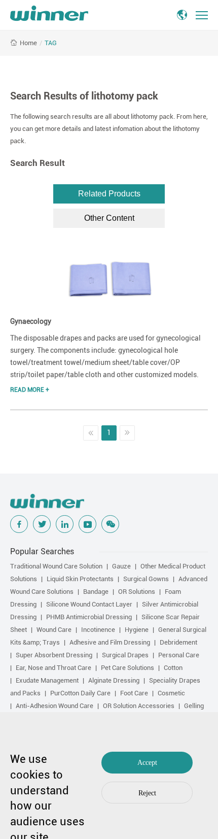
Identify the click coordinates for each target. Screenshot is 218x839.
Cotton (173, 668)
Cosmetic (171, 693)
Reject (147, 793)
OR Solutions (136, 591)
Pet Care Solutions (127, 668)
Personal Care (178, 655)
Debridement (178, 642)
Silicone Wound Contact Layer (89, 604)
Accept (147, 762)
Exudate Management (47, 680)
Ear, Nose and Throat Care (53, 668)
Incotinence (98, 629)
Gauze (121, 566)
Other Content (109, 218)
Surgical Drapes (125, 655)
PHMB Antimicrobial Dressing (89, 617)
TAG (51, 43)
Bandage (95, 591)
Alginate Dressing (113, 680)
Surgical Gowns (146, 579)
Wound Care (54, 629)
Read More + (29, 389)
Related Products (109, 193)
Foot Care (134, 693)
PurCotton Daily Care (80, 693)
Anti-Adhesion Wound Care (54, 706)
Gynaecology (30, 321)
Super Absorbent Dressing (54, 655)
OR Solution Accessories (138, 706)
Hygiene (137, 629)
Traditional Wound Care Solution (56, 566)
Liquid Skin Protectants (80, 579)
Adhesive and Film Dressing (109, 642)
